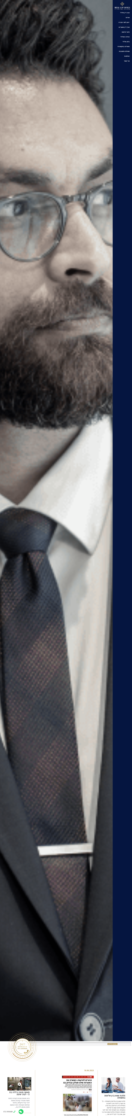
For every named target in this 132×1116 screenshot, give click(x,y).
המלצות (127, 56)
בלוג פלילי (126, 42)
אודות (128, 17)
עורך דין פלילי (125, 13)
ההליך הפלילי (125, 37)
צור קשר (127, 61)
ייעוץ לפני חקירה (124, 22)
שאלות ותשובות (124, 51)
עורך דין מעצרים (124, 27)
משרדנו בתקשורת (124, 46)
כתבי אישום (126, 32)
